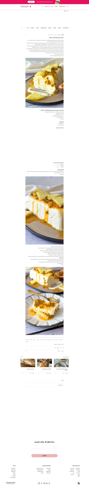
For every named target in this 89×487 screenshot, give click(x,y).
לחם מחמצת (48, 464)
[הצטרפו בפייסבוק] (42, 476)
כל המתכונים (66, 28)
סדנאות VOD (13, 464)
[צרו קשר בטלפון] (47, 476)
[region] (56, 6)
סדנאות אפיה (13, 462)
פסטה (37, 28)
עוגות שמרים (72, 464)
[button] (30, 6)
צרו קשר (14, 465)
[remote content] (44, 142)
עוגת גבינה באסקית (40, 461)
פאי (73, 465)
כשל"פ (34, 332)
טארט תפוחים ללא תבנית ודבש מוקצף (61, 362)
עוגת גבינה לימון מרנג (30, 361)
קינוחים (62, 336)
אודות (14, 467)
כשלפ (44, 332)
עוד (28, 28)
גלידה (41, 332)
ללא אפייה (59, 336)
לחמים (59, 28)
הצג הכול (21, 349)
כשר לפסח (48, 332)
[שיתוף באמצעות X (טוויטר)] (60, 340)
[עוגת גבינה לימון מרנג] (27, 355)
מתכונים (60, 332)
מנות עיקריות (43, 28)
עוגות (79, 467)
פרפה (31, 332)
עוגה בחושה (72, 462)
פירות (38, 332)
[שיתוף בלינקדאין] (58, 340)
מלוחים (32, 28)
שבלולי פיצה (48, 461)
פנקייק (42, 465)
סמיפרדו (27, 332)
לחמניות (49, 462)
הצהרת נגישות (13, 470)
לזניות (79, 464)
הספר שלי (13, 468)
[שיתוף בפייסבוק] (63, 340)
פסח (52, 332)
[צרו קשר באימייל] (44, 476)
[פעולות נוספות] (26, 35)
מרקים (49, 28)
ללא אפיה (72, 461)
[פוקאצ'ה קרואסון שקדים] (44, 355)
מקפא (27, 334)
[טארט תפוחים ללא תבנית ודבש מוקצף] (61, 355)
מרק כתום (78, 462)
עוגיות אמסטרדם (40, 464)
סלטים (54, 28)
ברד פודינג (78, 465)
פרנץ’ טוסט (48, 465)
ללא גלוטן (56, 332)
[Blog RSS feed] (79, 476)
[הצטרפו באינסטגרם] (39, 476)
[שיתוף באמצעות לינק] (55, 340)
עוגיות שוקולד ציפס (40, 462)
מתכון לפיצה (78, 461)
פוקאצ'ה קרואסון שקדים (46, 361)
